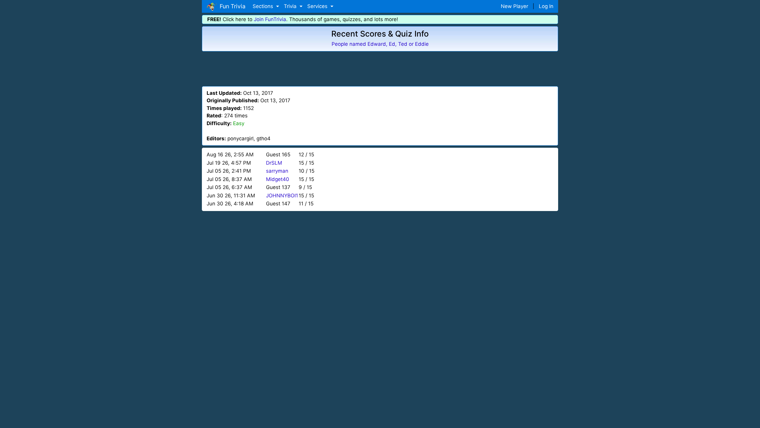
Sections (264, 6)
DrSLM (274, 163)
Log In (546, 6)
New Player (514, 6)
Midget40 (277, 179)
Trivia (291, 6)
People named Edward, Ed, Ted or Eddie (380, 44)
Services (318, 6)
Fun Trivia (231, 6)
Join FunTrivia (270, 19)
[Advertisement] (380, 67)
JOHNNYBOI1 (282, 196)
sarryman (277, 171)
